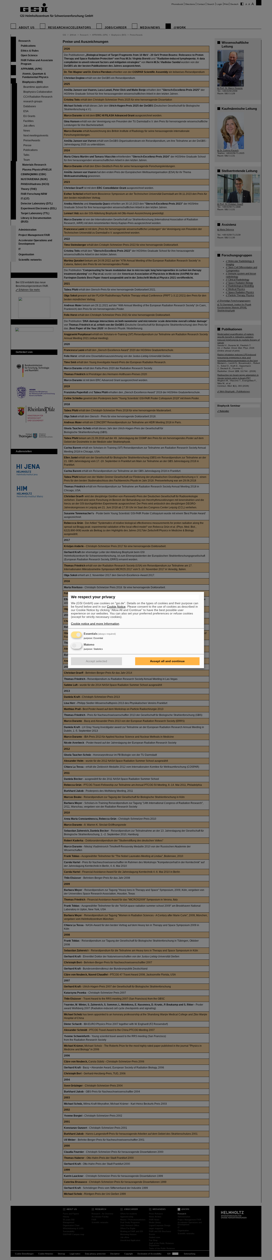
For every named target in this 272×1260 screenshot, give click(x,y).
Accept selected (96, 661)
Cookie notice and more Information (95, 623)
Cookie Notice (116, 606)
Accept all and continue (167, 661)
